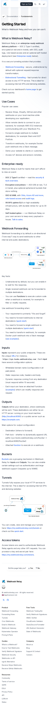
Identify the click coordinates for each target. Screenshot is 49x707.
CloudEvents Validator (34, 621)
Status (4, 702)
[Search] (39, 4)
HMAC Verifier (31, 618)
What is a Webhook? (9, 644)
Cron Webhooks (8, 621)
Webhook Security (9, 655)
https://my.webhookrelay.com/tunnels (23, 528)
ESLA (4, 688)
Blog (28, 648)
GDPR (4, 685)
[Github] (8, 600)
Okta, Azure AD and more (32, 195)
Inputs (6, 347)
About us (29, 644)
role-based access (13, 198)
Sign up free (26, 4)
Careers (29, 655)
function (17, 445)
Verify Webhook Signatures (36, 614)
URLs (14, 356)
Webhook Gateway (9, 628)
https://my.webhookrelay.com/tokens (18, 555)
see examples (12, 339)
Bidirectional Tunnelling (15, 77)
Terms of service (8, 681)
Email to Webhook (8, 625)
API (3, 695)
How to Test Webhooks (11, 648)
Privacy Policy (7, 692)
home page (31, 89)
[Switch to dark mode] (35, 4)
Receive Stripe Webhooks (12, 665)
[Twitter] (3, 600)
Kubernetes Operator (10, 631)
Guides (5, 641)
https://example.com (11, 419)
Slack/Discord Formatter (35, 625)
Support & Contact (33, 651)
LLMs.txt (5, 699)
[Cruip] (3, 581)
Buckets (7, 454)
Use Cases (8, 101)
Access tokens (11, 540)
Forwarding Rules (8, 614)
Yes (31, 568)
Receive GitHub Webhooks (12, 668)
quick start (21, 321)
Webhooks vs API (8, 658)
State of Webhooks (33, 631)
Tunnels (7, 477)
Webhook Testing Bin (34, 611)
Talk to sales (17, 219)
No (39, 568)
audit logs (30, 198)
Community (6, 678)
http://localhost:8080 (12, 416)
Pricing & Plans (7, 635)
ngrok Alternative (8, 662)
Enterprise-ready (24, 56)
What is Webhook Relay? (17, 38)
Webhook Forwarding (14, 67)
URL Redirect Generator (35, 628)
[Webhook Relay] (5, 4)
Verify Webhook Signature (12, 651)
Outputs (7, 401)
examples (10, 390)
